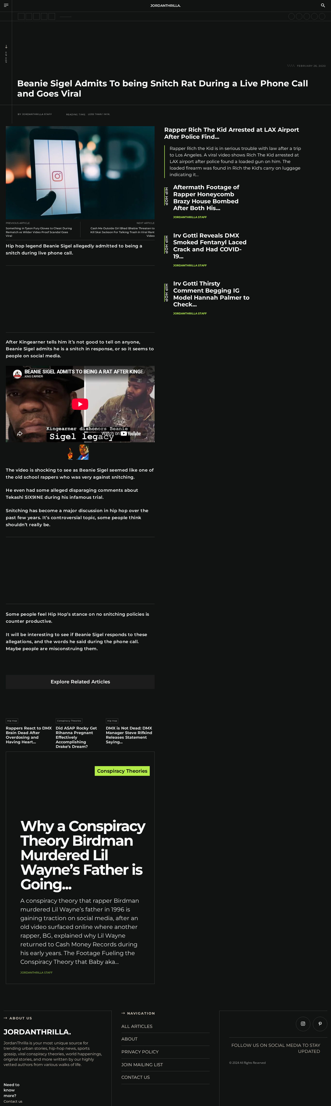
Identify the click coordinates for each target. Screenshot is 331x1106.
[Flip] (114, 667)
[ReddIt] (80, 667)
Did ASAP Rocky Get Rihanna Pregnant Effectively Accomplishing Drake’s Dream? (76, 737)
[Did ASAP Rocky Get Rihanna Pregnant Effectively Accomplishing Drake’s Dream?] (80, 702)
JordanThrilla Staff (37, 114)
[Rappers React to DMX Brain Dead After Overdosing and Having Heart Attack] (30, 702)
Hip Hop (6, 57)
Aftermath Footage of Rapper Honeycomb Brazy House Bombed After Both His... (206, 198)
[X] (46, 667)
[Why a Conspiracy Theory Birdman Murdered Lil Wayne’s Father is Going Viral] (80, 793)
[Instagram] (303, 1024)
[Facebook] (35, 667)
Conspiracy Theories (69, 721)
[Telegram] (103, 667)
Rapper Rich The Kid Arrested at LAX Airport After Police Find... (231, 133)
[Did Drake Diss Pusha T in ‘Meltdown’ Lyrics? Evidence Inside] (52, 16)
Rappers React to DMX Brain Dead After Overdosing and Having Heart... (29, 735)
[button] (323, 6)
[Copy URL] (126, 667)
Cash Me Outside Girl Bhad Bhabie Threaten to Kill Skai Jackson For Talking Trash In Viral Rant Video (122, 232)
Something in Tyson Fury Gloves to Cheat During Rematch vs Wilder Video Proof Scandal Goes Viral (39, 232)
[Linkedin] (69, 667)
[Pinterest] (58, 667)
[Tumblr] (92, 667)
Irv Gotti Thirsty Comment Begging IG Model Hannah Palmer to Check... (211, 294)
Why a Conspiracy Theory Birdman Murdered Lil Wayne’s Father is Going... (82, 855)
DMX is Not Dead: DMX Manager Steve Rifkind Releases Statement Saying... (129, 735)
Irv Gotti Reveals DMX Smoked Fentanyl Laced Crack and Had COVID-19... (210, 246)
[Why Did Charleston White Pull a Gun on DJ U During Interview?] (21, 16)
